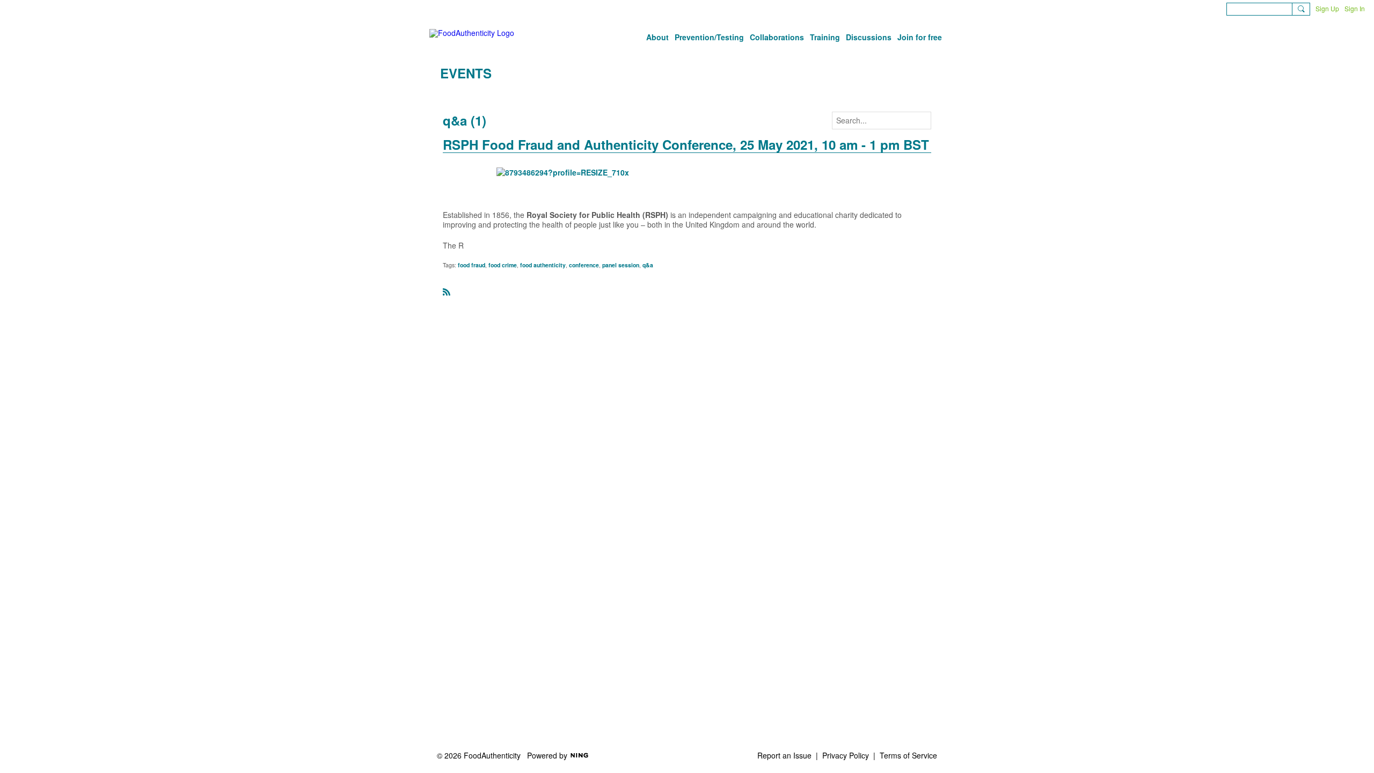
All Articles (457, 95)
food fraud (471, 265)
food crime (502, 265)
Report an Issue (784, 755)
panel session (620, 265)
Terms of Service (908, 755)
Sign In (1354, 8)
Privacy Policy (845, 755)
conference (584, 265)
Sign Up (1327, 8)
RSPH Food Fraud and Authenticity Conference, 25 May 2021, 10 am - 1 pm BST (686, 144)
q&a (647, 265)
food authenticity (543, 265)
